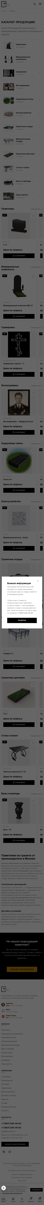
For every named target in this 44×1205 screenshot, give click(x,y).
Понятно (22, 620)
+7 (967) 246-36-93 (25, 613)
